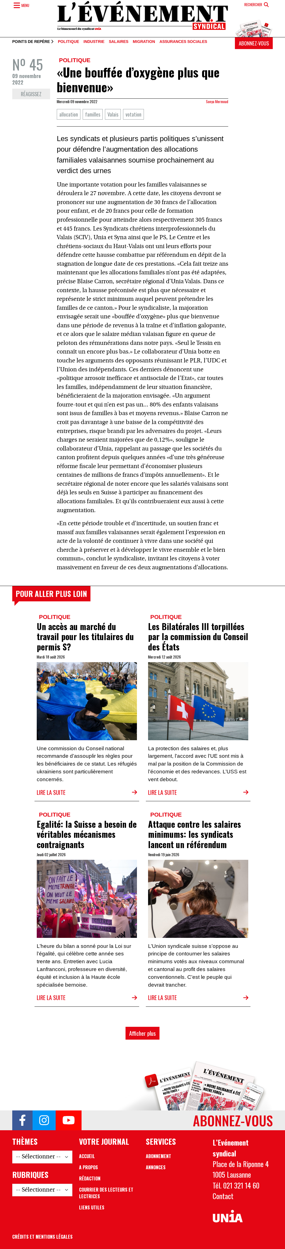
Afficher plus (142, 1033)
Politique (68, 42)
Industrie (93, 42)
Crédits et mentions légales (42, 1236)
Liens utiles (91, 1207)
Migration (144, 42)
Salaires (118, 42)
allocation (68, 114)
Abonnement (158, 1156)
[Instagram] (44, 1120)
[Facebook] (22, 1120)
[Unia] (228, 1216)
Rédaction (89, 1178)
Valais (112, 114)
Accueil (87, 1156)
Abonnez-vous (254, 43)
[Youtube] (69, 1120)
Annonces (156, 1167)
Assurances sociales (183, 42)
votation (133, 114)
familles (92, 114)
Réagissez (31, 94)
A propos (88, 1167)
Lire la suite (51, 792)
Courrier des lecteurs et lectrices (106, 1193)
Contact (223, 1195)
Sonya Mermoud (217, 101)
